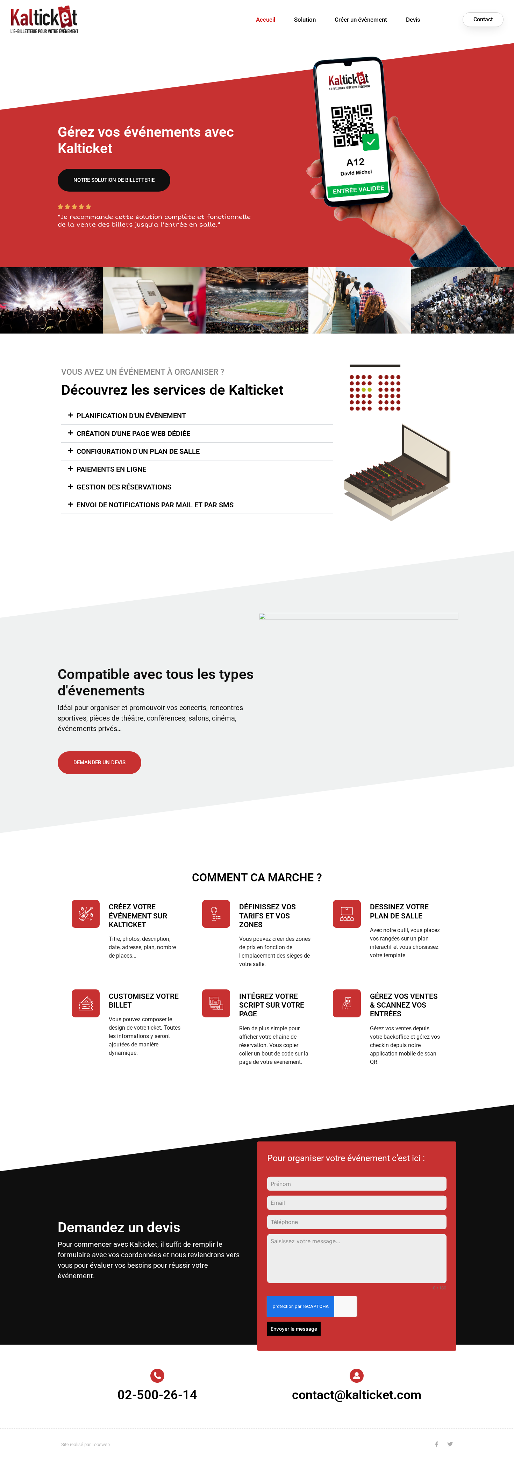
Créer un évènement (361, 19)
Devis (413, 19)
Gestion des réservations (124, 487)
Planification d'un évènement (131, 415)
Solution (305, 19)
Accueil (265, 19)
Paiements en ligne (111, 469)
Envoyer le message (294, 1329)
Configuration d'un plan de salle (138, 451)
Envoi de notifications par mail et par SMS (155, 505)
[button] (197, 415)
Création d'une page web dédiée (133, 433)
